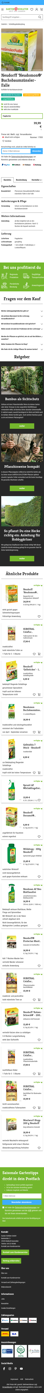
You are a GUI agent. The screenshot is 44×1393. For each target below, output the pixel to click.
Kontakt (7, 2)
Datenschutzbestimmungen (22, 156)
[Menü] (2, 9)
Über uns (4, 1273)
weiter (22, 426)
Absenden (36, 151)
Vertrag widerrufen (11, 1261)
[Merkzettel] (31, 9)
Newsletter (5, 1304)
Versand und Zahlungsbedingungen (13, 1282)
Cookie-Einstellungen (8, 1308)
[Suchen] (40, 17)
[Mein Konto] (36, 9)
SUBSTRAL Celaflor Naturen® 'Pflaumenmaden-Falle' (32, 1054)
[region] (22, 50)
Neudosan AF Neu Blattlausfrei (32, 891)
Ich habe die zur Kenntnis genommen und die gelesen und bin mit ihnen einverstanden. (23, 1210)
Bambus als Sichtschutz (22, 399)
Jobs (3, 1299)
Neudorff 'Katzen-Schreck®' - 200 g (32, 1014)
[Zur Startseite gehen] (17, 9)
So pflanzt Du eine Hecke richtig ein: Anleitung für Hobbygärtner (22, 535)
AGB (29, 1210)
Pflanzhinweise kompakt (22, 466)
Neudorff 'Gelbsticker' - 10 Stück (31, 668)
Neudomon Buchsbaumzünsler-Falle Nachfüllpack (32, 709)
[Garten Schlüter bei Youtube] (21, 1368)
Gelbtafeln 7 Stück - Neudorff (31, 746)
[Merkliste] (39, 616)
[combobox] (19, 17)
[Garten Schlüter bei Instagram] (10, 1368)
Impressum (14, 1379)
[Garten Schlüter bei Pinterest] (15, 1368)
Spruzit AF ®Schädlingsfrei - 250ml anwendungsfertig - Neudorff (32, 787)
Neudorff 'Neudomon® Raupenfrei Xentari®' (30, 591)
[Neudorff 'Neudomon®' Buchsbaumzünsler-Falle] (22, 50)
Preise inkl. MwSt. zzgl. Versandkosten (16, 134)
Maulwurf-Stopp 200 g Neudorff (31, 1122)
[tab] (7, 179)
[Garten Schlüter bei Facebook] (4, 1368)
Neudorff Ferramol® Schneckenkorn (31, 814)
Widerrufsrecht (6, 1287)
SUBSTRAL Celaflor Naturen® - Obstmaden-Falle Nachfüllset (31, 1088)
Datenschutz (29, 1379)
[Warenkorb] (41, 9)
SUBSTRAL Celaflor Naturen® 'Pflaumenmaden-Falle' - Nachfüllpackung (32, 980)
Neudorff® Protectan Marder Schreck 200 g (32, 940)
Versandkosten (7, 1387)
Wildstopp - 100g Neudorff (32, 851)
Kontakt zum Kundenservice (10, 1246)
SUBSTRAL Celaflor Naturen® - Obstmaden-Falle (31, 631)
